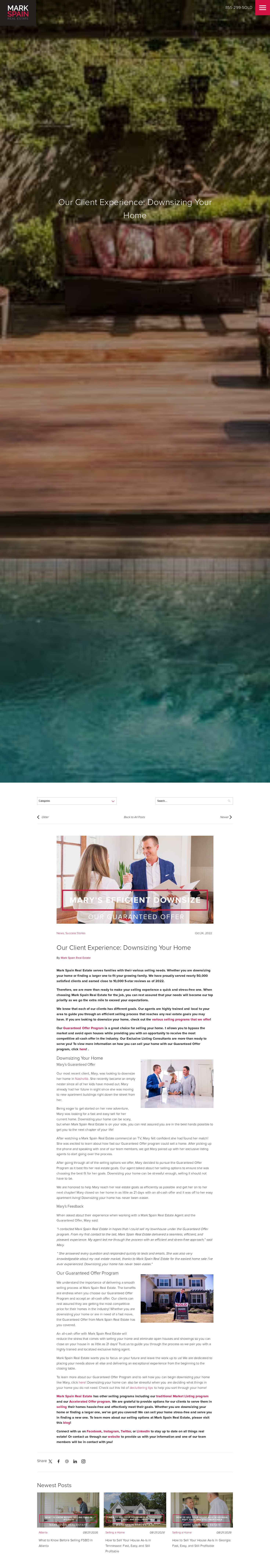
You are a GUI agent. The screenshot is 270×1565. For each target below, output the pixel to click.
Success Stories (75, 933)
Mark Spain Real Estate (76, 958)
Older (45, 817)
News (60, 933)
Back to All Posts (134, 817)
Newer (224, 817)
